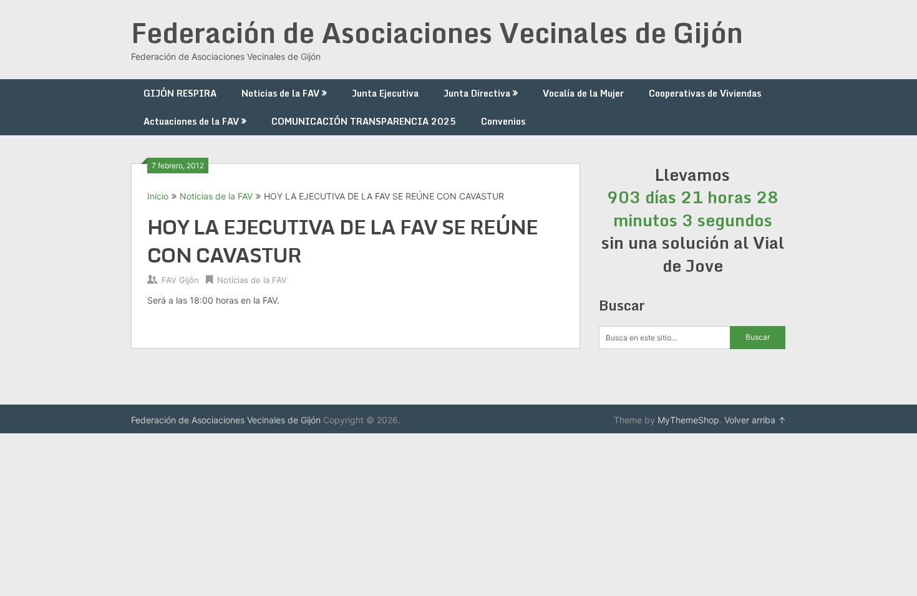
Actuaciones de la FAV (191, 121)
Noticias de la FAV (280, 93)
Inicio (157, 196)
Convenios (503, 121)
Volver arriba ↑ (755, 420)
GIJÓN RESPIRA (179, 93)
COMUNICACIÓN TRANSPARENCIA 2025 (363, 121)
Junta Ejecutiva (385, 93)
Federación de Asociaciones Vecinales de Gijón (437, 32)
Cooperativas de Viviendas (705, 93)
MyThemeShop (688, 420)
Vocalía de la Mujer (583, 93)
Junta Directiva (477, 93)
